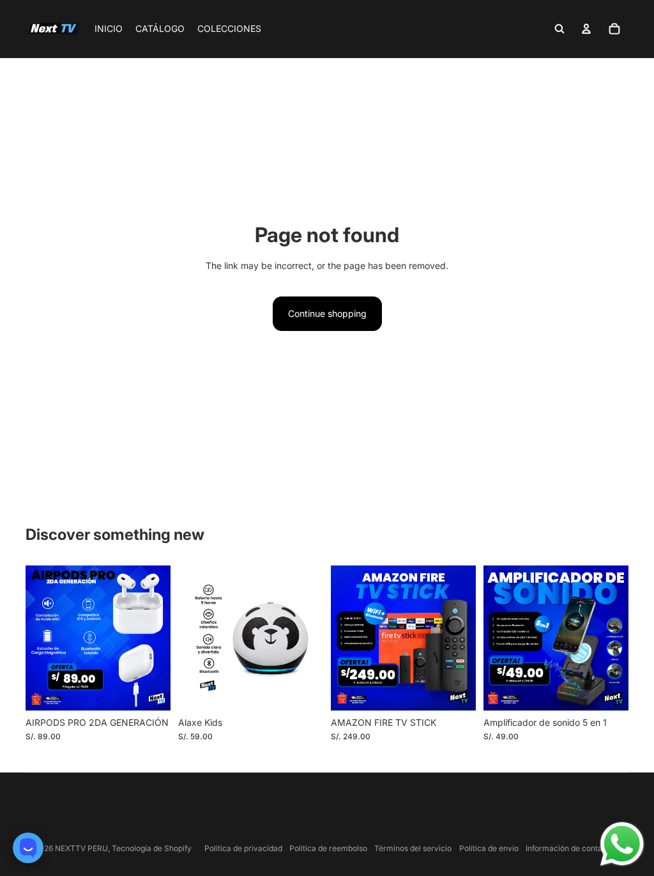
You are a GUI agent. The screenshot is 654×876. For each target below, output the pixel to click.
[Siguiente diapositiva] (313, 638)
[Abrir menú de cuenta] (586, 29)
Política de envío (489, 848)
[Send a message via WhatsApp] (622, 844)
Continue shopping (327, 313)
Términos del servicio (413, 848)
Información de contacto (570, 848)
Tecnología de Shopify (152, 848)
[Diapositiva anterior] (188, 638)
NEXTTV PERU (81, 848)
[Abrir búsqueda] (559, 29)
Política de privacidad (243, 848)
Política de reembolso (328, 848)
